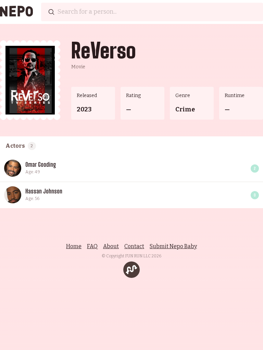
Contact (134, 246)
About (111, 246)
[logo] (16, 12)
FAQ (92, 246)
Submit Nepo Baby (173, 246)
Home (74, 246)
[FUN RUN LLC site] (131, 269)
